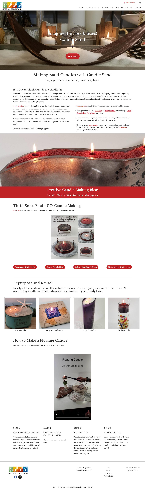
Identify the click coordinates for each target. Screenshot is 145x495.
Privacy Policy (109, 476)
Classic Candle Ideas (55, 267)
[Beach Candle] (20, 313)
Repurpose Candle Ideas (25, 267)
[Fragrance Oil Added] (54, 313)
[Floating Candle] (123, 313)
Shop (109, 468)
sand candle (124, 127)
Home (81, 7)
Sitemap (108, 473)
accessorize (94, 125)
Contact (139, 7)
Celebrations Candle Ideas (86, 267)
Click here (17, 210)
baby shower (110, 111)
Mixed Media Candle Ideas (119, 267)
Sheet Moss (126, 7)
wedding (98, 111)
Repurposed (82, 106)
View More (72, 56)
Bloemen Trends (109, 7)
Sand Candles (18, 106)
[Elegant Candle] (89, 313)
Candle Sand (92, 7)
